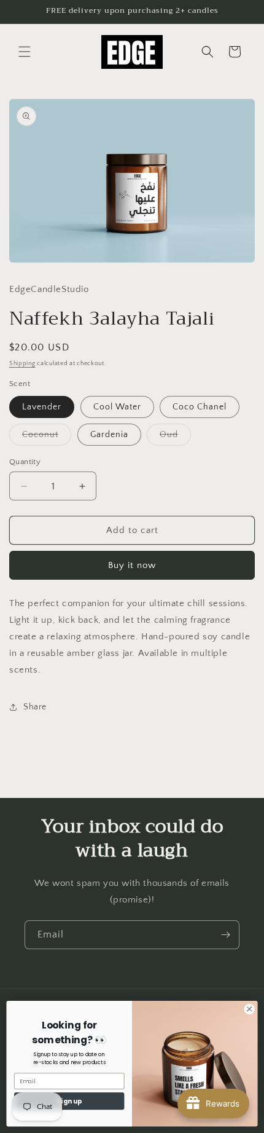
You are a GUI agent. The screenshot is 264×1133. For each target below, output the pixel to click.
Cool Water (117, 407)
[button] (24, 51)
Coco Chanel (200, 407)
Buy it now (132, 565)
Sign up (69, 1101)
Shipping (22, 363)
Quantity (25, 461)
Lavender (41, 407)
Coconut (46, 437)
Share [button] (35, 707)
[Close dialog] (249, 1008)
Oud (175, 437)
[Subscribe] (225, 934)
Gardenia (109, 435)
